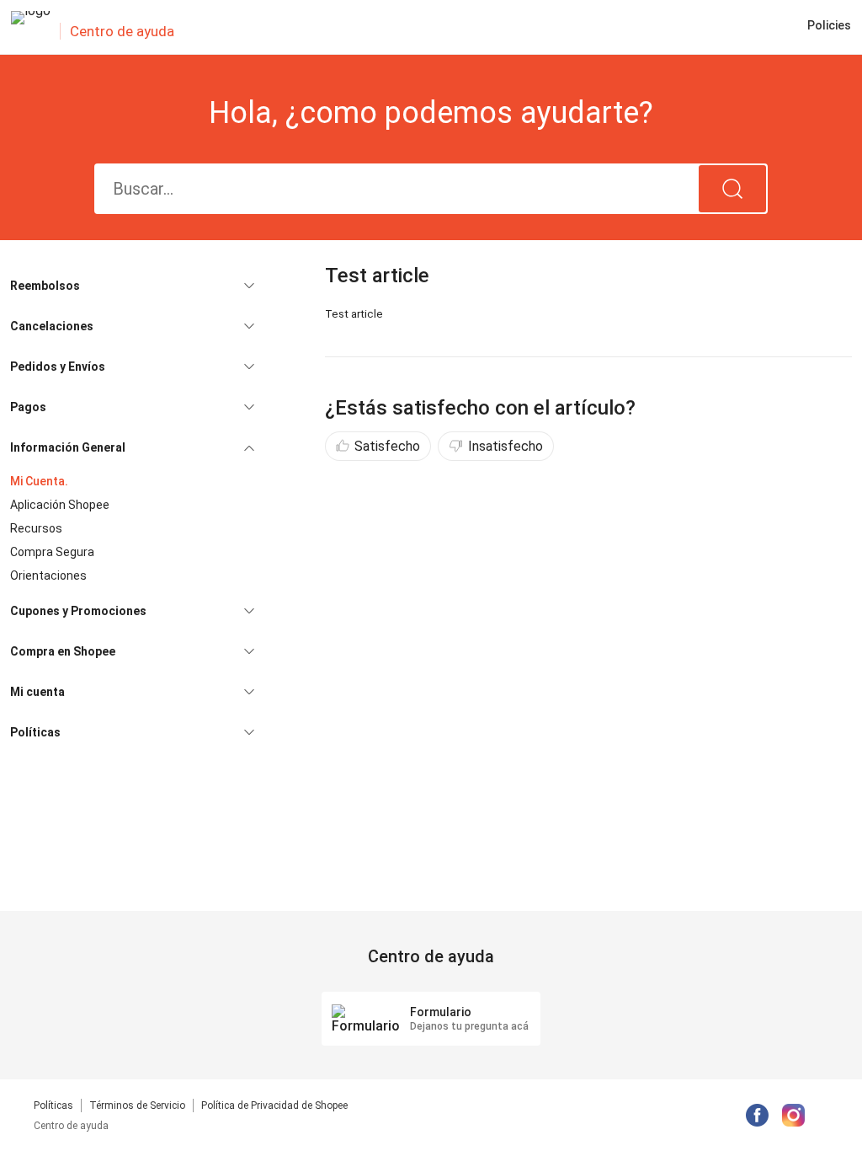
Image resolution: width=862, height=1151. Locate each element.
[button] (132, 285)
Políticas (53, 1105)
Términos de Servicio (137, 1105)
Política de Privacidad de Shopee (274, 1105)
